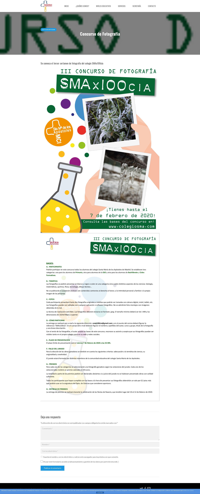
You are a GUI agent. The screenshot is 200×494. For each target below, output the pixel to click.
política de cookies (188, 490)
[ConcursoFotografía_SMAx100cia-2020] (100, 149)
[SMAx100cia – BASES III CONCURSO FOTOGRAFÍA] (100, 317)
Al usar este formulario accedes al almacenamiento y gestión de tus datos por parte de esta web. (81, 462)
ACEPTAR (100, 492)
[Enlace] (46, 6)
